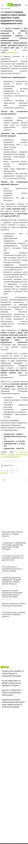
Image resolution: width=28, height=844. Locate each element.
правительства (12, 52)
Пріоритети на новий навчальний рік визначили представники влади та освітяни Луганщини (12, 594)
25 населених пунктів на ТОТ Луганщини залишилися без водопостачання (13, 558)
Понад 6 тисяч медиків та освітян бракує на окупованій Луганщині (13, 673)
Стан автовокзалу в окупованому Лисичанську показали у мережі (12, 569)
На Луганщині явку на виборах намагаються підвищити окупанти (13, 614)
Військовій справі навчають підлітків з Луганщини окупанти (12, 534)
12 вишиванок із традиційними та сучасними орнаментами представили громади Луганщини (14, 546)
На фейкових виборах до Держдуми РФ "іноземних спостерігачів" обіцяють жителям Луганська (11, 581)
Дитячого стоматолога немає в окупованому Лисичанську (14, 605)
